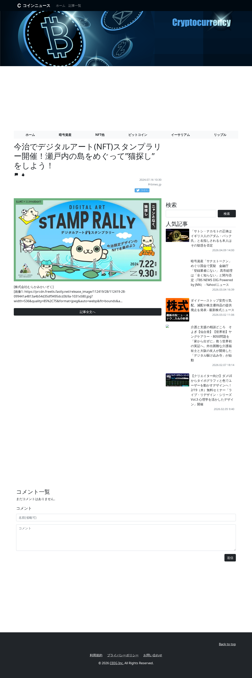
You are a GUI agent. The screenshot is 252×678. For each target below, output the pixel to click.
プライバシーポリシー (123, 655)
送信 (230, 558)
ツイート (145, 190)
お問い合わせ (152, 655)
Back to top (227, 644)
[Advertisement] (126, 96)
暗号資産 (65, 134)
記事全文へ (87, 312)
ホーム (60, 5)
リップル (220, 134)
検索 (227, 213)
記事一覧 (75, 5)
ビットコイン (137, 134)
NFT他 (100, 134)
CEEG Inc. (117, 663)
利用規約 (96, 655)
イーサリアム (180, 134)
